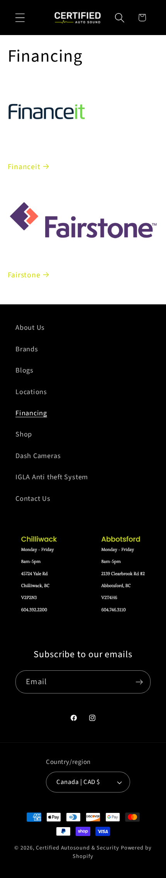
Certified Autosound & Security (77, 848)
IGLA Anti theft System (51, 477)
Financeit (24, 166)
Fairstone (24, 275)
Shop (23, 434)
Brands (26, 349)
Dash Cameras (38, 456)
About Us (30, 327)
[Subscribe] (139, 682)
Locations (31, 392)
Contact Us (33, 499)
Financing (31, 413)
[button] (20, 18)
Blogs (24, 370)
